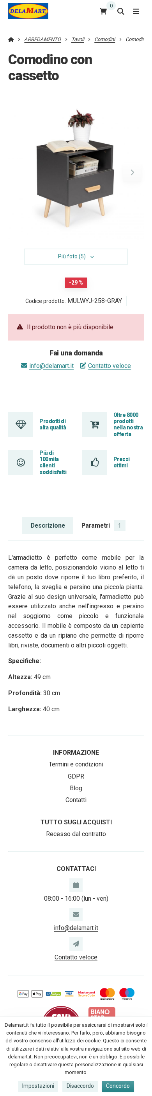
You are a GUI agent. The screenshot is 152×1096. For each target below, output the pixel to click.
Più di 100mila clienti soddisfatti (52, 462)
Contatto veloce (109, 366)
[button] (132, 172)
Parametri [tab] (101, 525)
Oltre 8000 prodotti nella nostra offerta (128, 424)
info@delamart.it (51, 366)
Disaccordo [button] (80, 1086)
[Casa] (28, 11)
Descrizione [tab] (48, 525)
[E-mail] (76, 914)
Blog (76, 788)
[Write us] (76, 943)
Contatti (76, 800)
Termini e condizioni (76, 764)
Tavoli (77, 39)
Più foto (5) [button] (72, 256)
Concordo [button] (118, 1086)
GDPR (76, 776)
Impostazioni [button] (38, 1086)
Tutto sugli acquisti (76, 822)
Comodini (104, 39)
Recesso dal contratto (76, 834)
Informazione (76, 752)
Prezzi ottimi (121, 462)
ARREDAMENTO (42, 39)
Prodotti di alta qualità (52, 424)
